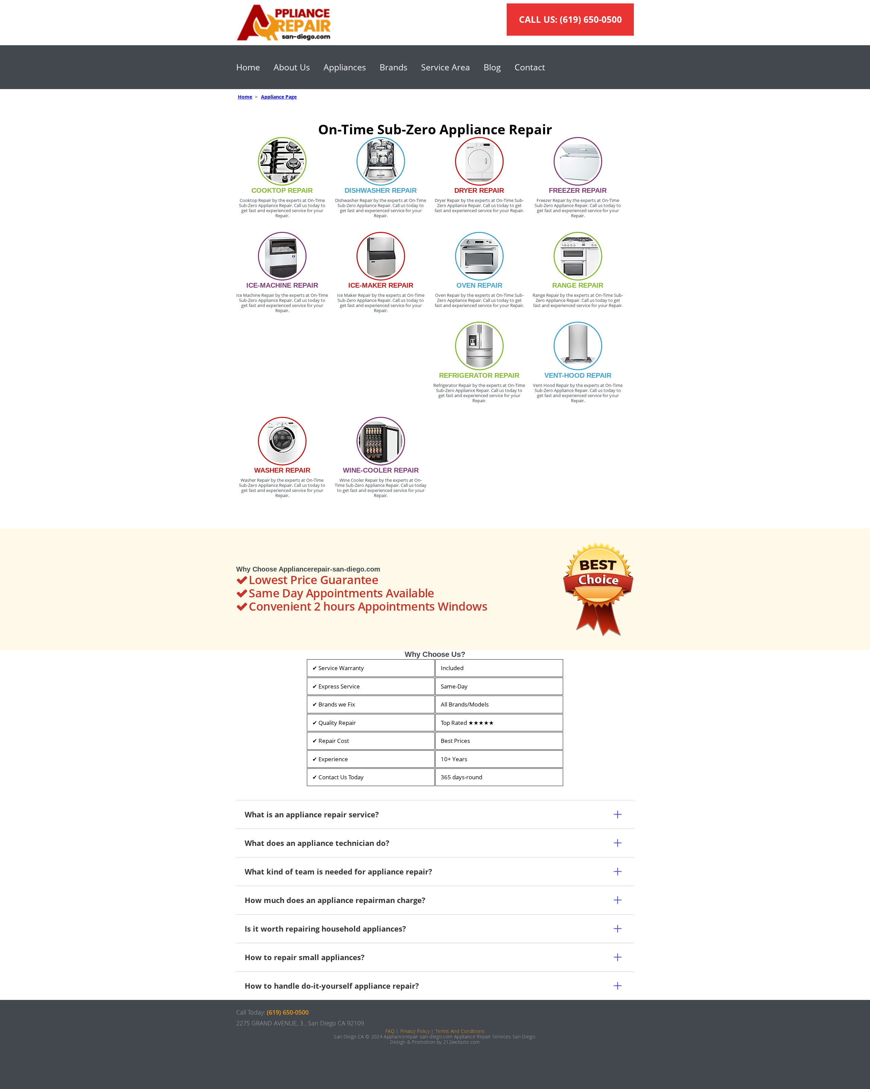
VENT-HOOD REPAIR (577, 375)
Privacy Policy (415, 1031)
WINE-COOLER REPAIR (381, 470)
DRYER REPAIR (479, 190)
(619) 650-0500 (591, 19)
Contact (530, 67)
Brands (393, 67)
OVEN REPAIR (479, 285)
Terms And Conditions (460, 1031)
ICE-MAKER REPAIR (380, 285)
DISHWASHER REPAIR (381, 190)
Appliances (345, 67)
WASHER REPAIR (282, 470)
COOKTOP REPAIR (282, 190)
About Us (292, 67)
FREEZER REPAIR (578, 190)
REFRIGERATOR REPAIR (479, 375)
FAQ (390, 1031)
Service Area (445, 67)
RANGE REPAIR (577, 285)
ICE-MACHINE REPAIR (282, 285)
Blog (492, 67)
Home (248, 67)
